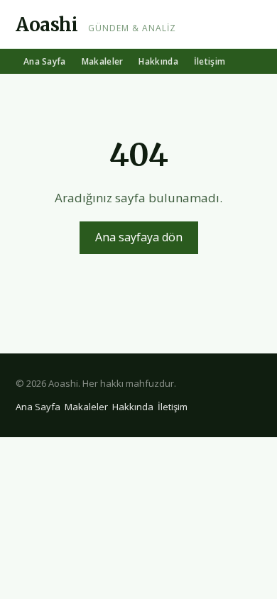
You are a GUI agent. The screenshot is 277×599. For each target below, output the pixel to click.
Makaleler (103, 61)
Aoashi (47, 24)
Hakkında (158, 61)
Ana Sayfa (44, 61)
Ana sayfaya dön (139, 237)
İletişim (209, 61)
